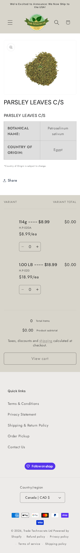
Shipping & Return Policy (28, 425)
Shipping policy (56, 544)
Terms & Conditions (23, 403)
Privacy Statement (22, 414)
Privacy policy (59, 537)
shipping (45, 340)
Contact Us (16, 447)
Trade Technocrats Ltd (37, 531)
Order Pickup (18, 436)
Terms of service (29, 544)
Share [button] (12, 180)
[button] (10, 22)
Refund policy (36, 537)
